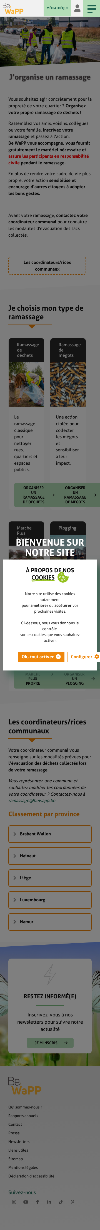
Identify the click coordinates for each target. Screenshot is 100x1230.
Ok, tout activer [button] (38, 656)
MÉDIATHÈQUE (57, 8)
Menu (91, 8)
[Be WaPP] (23, 8)
